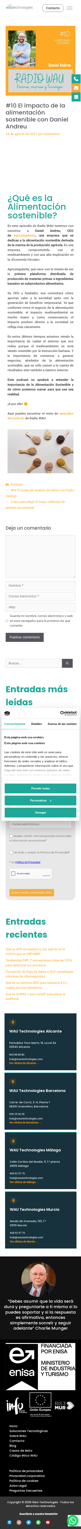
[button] (72, 1520)
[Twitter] (28, 1522)
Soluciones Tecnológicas (28, 1431)
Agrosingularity (24, 235)
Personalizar (38, 800)
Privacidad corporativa (27, 1476)
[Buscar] (67, 663)
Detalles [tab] (36, 723)
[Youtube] (48, 1522)
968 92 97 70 (17, 1173)
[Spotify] (38, 1522)
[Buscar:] (34, 663)
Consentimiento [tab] (14, 723)
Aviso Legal (18, 1486)
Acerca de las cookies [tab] (62, 723)
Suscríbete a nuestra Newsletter (38, 1513)
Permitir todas (40, 788)
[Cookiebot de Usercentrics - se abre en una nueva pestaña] (60, 713)
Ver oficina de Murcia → (24, 1241)
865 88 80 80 (16, 1054)
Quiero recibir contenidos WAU (31, 892)
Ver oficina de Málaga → (24, 1182)
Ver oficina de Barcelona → (25, 1122)
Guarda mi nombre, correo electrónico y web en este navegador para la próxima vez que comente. (41, 620)
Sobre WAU (17, 1436)
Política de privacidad (26, 1471)
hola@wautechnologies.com (26, 1059)
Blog (12, 1446)
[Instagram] (19, 1522)
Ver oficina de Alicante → (24, 1063)
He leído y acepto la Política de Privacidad (42, 852)
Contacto (16, 1441)
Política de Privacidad (27, 862)
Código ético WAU (23, 1455)
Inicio (13, 1426)
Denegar (40, 812)
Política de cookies (23, 1481)
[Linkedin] (9, 1522)
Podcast (17, 484)
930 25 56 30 (16, 1114)
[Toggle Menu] (69, 8)
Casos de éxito (20, 1450)
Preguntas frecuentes (25, 1490)
